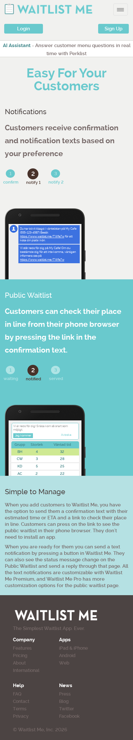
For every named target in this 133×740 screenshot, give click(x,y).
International (26, 670)
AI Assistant (17, 45)
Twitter (66, 708)
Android (67, 655)
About (19, 662)
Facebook (69, 716)
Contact (21, 701)
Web (64, 662)
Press (65, 693)
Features (22, 648)
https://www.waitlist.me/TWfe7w (42, 236)
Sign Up (113, 29)
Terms (19, 708)
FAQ (17, 693)
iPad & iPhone (73, 648)
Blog (64, 701)
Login (23, 29)
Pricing (20, 655)
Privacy (21, 716)
